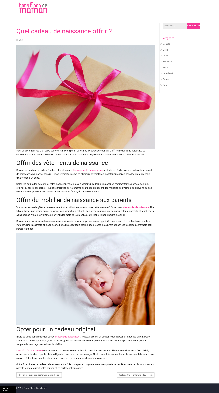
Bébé (116, 8)
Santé (156, 8)
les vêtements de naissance (88, 170)
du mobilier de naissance (136, 207)
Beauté (192, 8)
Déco (168, 8)
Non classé (168, 73)
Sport (179, 8)
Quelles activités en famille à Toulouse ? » (135, 375)
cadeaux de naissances (67, 336)
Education (130, 8)
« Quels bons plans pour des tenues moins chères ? (39, 375)
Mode (145, 8)
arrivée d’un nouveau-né (30, 350)
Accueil (104, 8)
